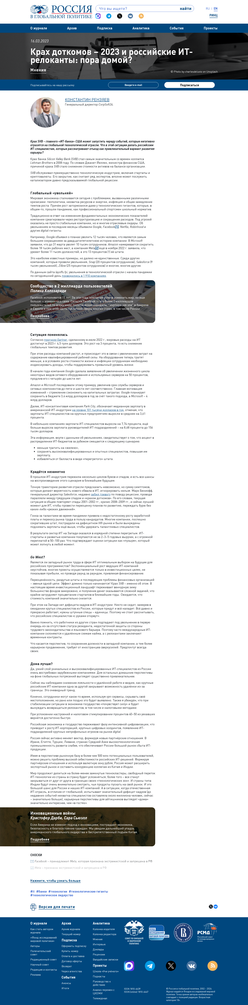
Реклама (35, 974)
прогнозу (55, 339)
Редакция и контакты (43, 969)
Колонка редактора (104, 934)
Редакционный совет (43, 959)
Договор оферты (72, 961)
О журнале (38, 28)
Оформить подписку (74, 946)
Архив (72, 28)
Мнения (38, 69)
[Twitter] (119, 16)
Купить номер (70, 951)
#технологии (57, 891)
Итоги (65, 988)
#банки (41, 891)
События (177, 28)
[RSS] (141, 16)
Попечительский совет (40, 952)
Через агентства (72, 971)
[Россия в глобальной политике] (61, 11)
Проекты (211, 28)
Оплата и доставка (73, 956)
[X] (211, 907)
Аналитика (140, 28)
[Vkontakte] (130, 16)
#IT (32, 891)
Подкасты (99, 976)
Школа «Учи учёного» (106, 971)
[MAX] (98, 16)
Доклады (98, 949)
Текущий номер (71, 934)
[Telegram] (108, 16)
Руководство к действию (102, 983)
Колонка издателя (104, 929)
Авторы (35, 946)
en (216, 8)
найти (185, 8)
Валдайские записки (105, 959)
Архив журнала (71, 929)
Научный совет (39, 964)
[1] (32, 861)
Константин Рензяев (87, 99)
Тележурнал (100, 998)
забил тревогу (101, 494)
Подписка (104, 28)
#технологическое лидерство (51, 895)
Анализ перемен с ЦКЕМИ (104, 991)
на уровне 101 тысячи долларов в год (98, 410)
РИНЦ (214, 15)
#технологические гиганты (88, 891)
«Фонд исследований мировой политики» (43, 939)
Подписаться (189, 85)
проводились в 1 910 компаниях (84, 275)
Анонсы (66, 983)
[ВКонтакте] (216, 907)
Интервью (99, 944)
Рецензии (99, 954)
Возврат (67, 966)
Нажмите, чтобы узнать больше (55, 880)
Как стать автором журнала (41, 930)
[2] (32, 867)
